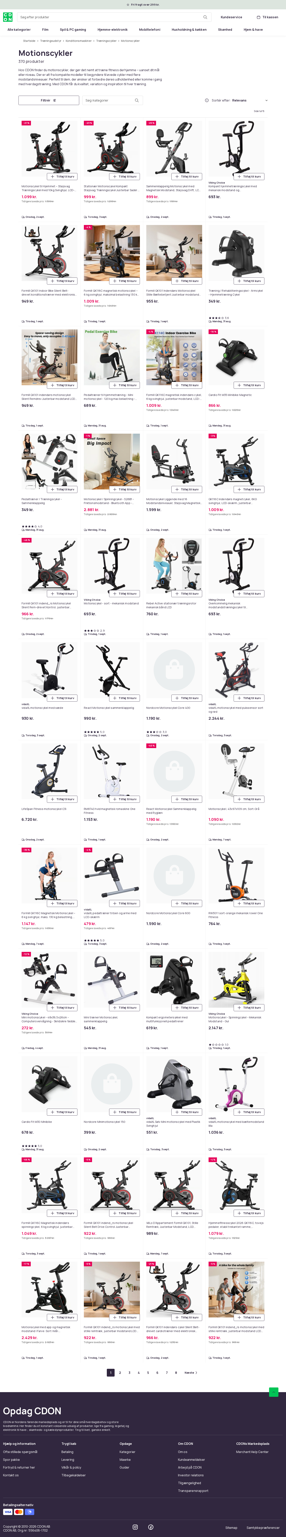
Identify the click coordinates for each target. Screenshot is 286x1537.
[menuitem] (19, 29)
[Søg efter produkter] (205, 17)
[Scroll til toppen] (273, 1392)
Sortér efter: (221, 100)
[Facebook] (151, 1527)
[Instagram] (135, 1527)
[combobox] (114, 17)
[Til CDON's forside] (7, 17)
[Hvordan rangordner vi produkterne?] (206, 100)
